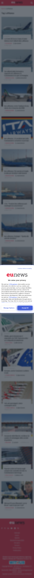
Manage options (9, 308)
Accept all (25, 308)
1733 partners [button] (13, 284)
